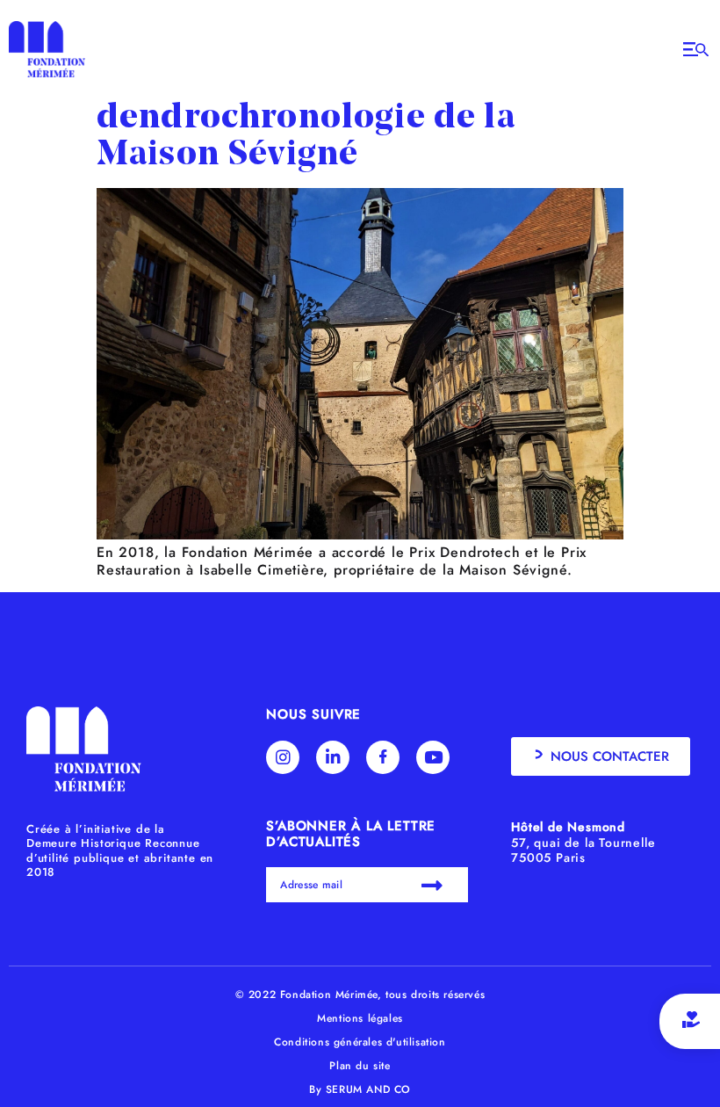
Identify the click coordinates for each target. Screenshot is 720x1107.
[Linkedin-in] (332, 757)
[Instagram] (282, 757)
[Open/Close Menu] (695, 49)
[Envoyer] (434, 884)
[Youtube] (433, 757)
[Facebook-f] (383, 757)
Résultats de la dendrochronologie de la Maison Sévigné (306, 118)
